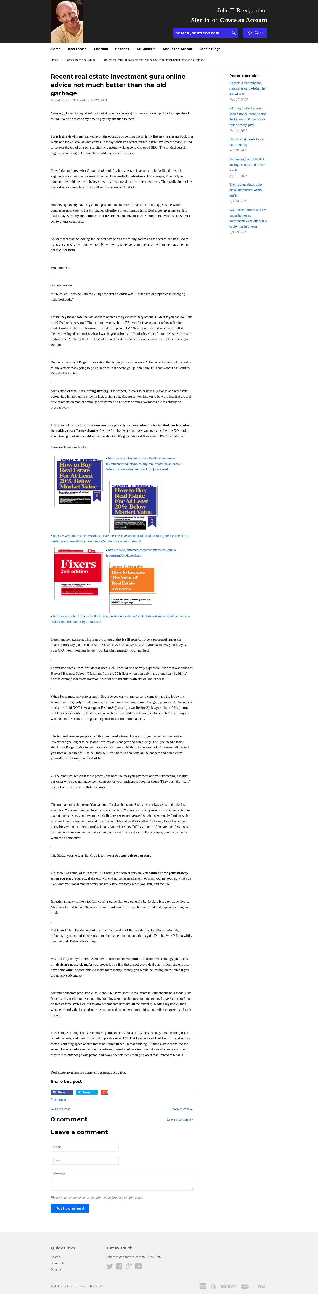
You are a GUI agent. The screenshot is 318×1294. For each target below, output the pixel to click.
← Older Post (60, 1109)
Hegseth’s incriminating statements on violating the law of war (247, 88)
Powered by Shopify (91, 1286)
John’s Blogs (210, 49)
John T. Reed (67, 1286)
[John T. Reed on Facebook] (119, 1268)
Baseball (122, 49)
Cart (258, 33)
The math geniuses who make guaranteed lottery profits (245, 190)
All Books (145, 49)
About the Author (177, 49)
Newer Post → (183, 1109)
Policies (56, 1270)
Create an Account (243, 20)
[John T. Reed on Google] (129, 1268)
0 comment (58, 1099)
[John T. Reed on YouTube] (138, 1268)
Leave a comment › (180, 1119)
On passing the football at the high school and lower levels (247, 164)
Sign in (200, 20)
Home (56, 49)
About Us (57, 1263)
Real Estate (77, 49)
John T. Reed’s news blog (81, 59)
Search (55, 1257)
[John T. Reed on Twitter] (110, 1268)
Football (101, 49)
